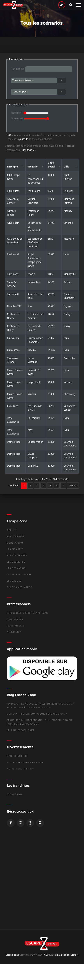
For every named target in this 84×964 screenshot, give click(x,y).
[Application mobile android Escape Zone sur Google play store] (42, 668)
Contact (74, 955)
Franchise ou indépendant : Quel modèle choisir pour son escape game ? (40, 722)
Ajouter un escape (19, 574)
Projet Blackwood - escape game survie (35, 260)
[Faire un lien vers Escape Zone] (30, 823)
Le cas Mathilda (32, 360)
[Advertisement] (42, 879)
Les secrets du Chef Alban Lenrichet (35, 243)
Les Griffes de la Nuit (35, 408)
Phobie (31, 274)
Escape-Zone (12, 955)
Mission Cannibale (33, 201)
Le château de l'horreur (35, 316)
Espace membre (17, 555)
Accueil (12, 530)
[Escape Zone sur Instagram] (20, 823)
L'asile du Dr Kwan (34, 372)
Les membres (15, 549)
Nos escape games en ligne (25, 762)
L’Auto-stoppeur (32, 456)
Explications (15, 536)
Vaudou (32, 394)
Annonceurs (15, 619)
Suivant (73, 485)
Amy (30, 430)
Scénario (33, 167)
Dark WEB (33, 466)
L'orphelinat (34, 382)
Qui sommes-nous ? (20, 587)
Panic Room (34, 191)
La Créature (34, 418)
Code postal (51, 165)
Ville (66, 167)
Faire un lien (15, 626)
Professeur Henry (33, 213)
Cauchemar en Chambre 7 (35, 340)
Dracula (32, 350)
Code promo (15, 543)
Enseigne (12, 167)
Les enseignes (16, 562)
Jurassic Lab (34, 282)
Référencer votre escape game (27, 613)
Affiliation (14, 632)
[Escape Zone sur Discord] (40, 823)
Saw (30, 306)
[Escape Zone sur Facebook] (11, 823)
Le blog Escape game (21, 730)
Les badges (14, 581)
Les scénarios (16, 568)
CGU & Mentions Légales (56, 955)
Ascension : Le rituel (35, 296)
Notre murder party (20, 769)
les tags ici (29, 150)
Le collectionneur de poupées (35, 179)
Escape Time (15, 795)
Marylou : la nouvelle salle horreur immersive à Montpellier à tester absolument (41, 705)
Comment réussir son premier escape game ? (37, 714)
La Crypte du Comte (34, 328)
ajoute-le (23, 139)
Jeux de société (17, 756)
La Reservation (35, 442)
